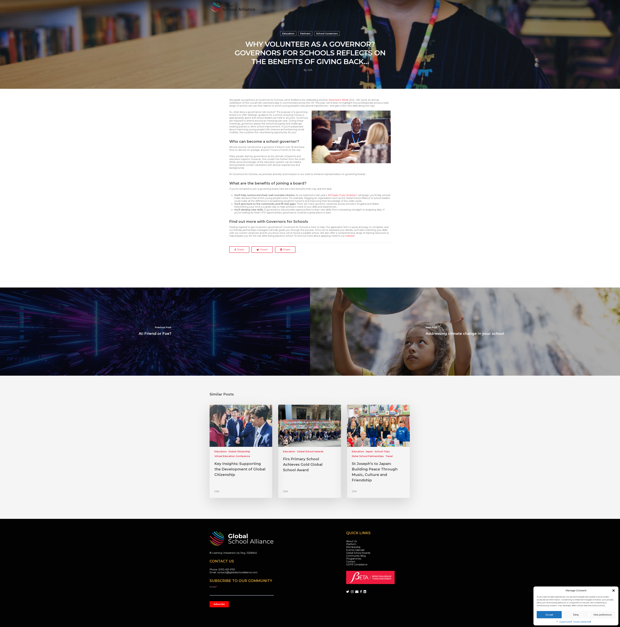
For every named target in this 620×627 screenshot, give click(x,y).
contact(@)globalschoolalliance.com (237, 572)
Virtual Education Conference (232, 456)
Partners (305, 33)
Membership (353, 547)
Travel (389, 456)
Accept (549, 614)
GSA (309, 70)
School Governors (327, 33)
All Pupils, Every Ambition (342, 195)
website (349, 235)
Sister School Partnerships (368, 456)
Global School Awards (310, 451)
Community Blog (356, 555)
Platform (351, 544)
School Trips (382, 451)
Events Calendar (355, 550)
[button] (613, 590)
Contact (350, 561)
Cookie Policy (565, 621)
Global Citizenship (239, 451)
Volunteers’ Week (338, 99)
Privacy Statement (582, 621)
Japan (369, 451)
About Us (351, 541)
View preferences (602, 614)
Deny (576, 614)
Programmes (353, 558)
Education (288, 33)
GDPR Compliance (356, 564)
